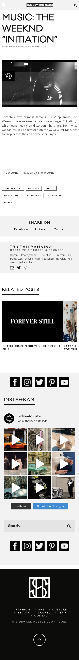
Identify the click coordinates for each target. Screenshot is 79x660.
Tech (62, 612)
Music (50, 188)
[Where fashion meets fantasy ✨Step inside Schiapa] (39, 439)
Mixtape (34, 188)
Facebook (21, 229)
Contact (42, 615)
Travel (44, 612)
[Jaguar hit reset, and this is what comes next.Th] (63, 487)
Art (41, 609)
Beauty (24, 612)
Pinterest (41, 229)
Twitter (59, 229)
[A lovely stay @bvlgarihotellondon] (15, 439)
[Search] (75, 5)
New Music (11, 195)
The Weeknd (33, 195)
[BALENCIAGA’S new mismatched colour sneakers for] (39, 487)
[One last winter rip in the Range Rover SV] (15, 487)
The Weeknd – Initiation (17, 172)
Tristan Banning (13, 46)
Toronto (54, 195)
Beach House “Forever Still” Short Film (32, 347)
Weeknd (9, 202)
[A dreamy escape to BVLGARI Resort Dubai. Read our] (63, 439)
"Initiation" (13, 188)
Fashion (23, 609)
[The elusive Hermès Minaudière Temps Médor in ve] (63, 463)
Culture (59, 609)
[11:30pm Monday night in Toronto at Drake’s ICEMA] (15, 463)
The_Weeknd (46, 172)
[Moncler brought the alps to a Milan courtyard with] (39, 463)
